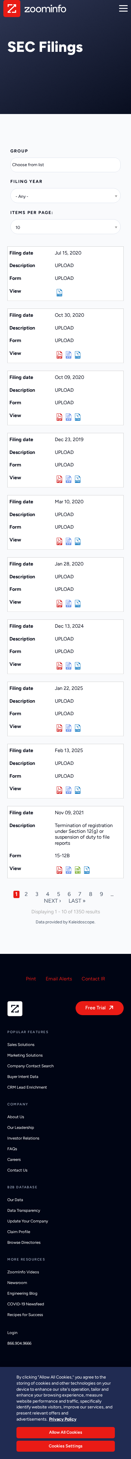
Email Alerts (59, 979)
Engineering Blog (22, 1293)
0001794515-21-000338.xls (77, 870)
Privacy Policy (62, 1419)
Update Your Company (27, 1221)
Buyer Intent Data (22, 1076)
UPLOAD (64, 278)
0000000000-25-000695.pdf (59, 728)
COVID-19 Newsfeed (25, 1304)
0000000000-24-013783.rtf (68, 665)
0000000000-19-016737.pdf (59, 479)
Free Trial (95, 1008)
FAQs (12, 1149)
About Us (15, 1117)
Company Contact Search (30, 1066)
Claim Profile (18, 1231)
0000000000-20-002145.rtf (68, 541)
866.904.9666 (19, 1343)
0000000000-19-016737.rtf (68, 479)
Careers (14, 1159)
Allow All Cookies (65, 1432)
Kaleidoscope (81, 922)
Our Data (15, 1199)
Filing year (26, 181)
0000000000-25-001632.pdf (59, 790)
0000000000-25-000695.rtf (68, 728)
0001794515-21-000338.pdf (59, 870)
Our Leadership (20, 1127)
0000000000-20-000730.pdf (59, 603)
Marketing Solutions (25, 1055)
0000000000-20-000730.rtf (68, 603)
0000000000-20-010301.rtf (68, 354)
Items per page (30, 212)
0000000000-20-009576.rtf (68, 417)
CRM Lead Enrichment (27, 1087)
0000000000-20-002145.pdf (59, 541)
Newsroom (17, 1282)
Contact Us (17, 1170)
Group (19, 151)
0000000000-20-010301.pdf (59, 354)
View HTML (59, 292)
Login (12, 1332)
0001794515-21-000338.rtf (68, 870)
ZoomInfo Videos (23, 1272)
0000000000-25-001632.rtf (68, 790)
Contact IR (93, 979)
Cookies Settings (66, 1446)
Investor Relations (23, 1138)
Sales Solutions (20, 1044)
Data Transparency (23, 1210)
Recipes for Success (25, 1314)
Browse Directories (24, 1242)
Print (31, 979)
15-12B (62, 855)
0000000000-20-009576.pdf (59, 417)
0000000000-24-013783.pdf (59, 665)
